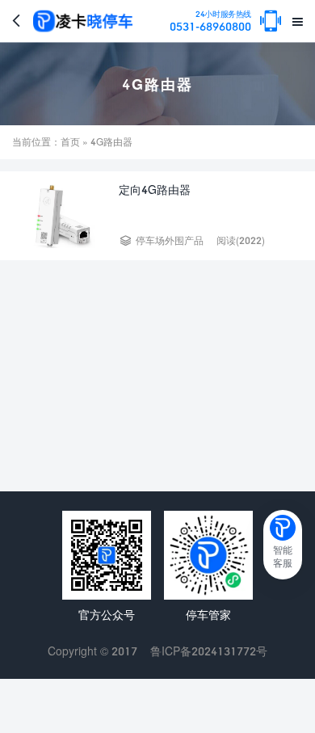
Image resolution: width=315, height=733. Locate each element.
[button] (282, 544)
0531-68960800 (210, 21)
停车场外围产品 (170, 240)
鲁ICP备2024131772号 (208, 651)
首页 (70, 142)
